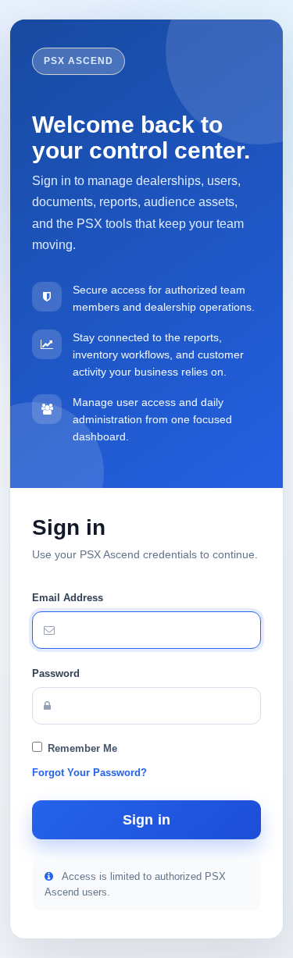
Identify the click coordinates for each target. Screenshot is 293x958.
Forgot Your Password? (89, 772)
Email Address (67, 598)
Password (56, 673)
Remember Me (82, 748)
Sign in (146, 820)
